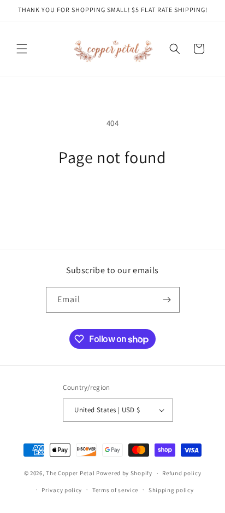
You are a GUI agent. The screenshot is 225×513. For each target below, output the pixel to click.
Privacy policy (62, 490)
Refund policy (181, 473)
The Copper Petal (70, 473)
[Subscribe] (167, 300)
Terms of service (115, 490)
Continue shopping (113, 197)
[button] (22, 49)
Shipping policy (171, 490)
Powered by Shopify (124, 473)
